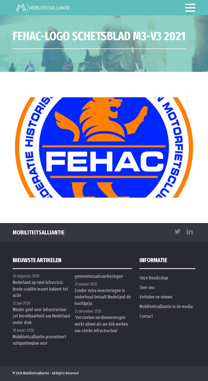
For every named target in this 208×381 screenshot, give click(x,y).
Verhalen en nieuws (156, 297)
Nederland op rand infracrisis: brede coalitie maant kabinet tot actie (40, 289)
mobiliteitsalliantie (38, 232)
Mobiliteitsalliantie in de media (166, 306)
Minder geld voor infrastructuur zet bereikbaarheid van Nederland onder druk (41, 316)
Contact (146, 316)
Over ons (147, 287)
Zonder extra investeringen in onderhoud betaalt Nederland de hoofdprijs (103, 297)
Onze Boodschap (154, 278)
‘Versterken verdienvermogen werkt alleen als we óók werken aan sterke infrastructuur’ (101, 324)
